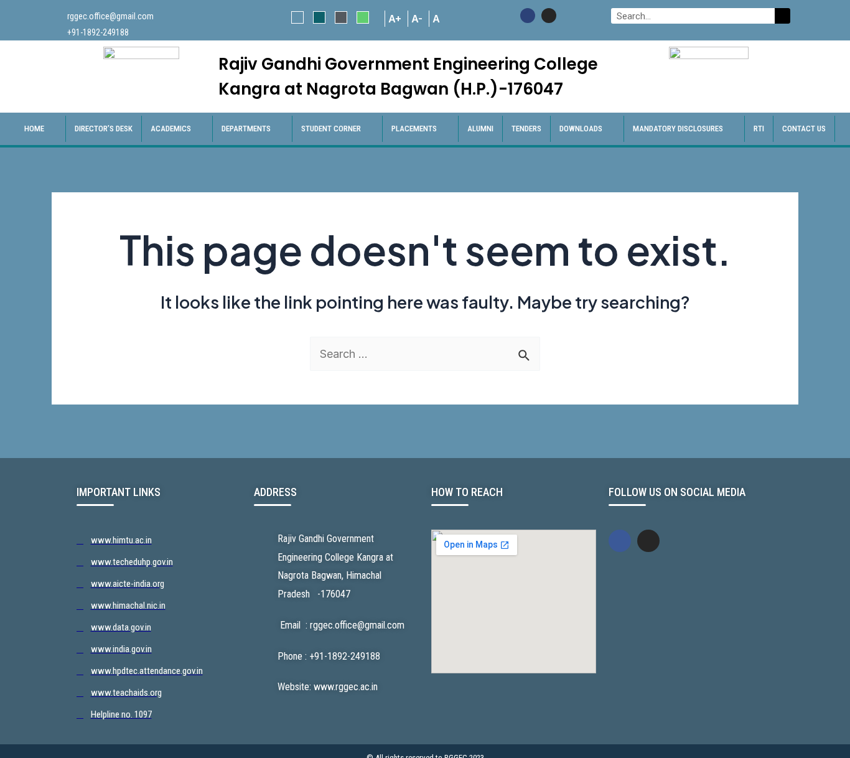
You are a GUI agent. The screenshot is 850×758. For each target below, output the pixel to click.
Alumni (480, 128)
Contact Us (804, 128)
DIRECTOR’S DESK (104, 128)
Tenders (526, 128)
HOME (34, 128)
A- (417, 18)
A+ (394, 18)
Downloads (580, 128)
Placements (414, 128)
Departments (246, 128)
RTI (759, 128)
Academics (171, 128)
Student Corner (331, 128)
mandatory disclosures (678, 128)
